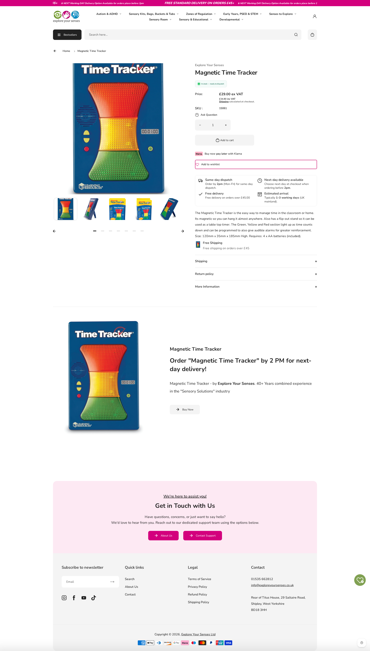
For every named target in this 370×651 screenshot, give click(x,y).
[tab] (95, 231)
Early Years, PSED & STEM (240, 14)
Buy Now (187, 409)
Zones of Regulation (199, 14)
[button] (65, 209)
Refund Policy (197, 594)
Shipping (224, 101)
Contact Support (206, 535)
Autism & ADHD (107, 14)
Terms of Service (199, 579)
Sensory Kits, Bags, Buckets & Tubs (152, 14)
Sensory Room (158, 19)
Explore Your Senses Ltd (198, 634)
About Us (166, 535)
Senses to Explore (281, 14)
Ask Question (209, 115)
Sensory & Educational (193, 19)
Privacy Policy (197, 587)
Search (130, 579)
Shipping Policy (198, 602)
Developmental (229, 19)
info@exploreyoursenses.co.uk (272, 585)
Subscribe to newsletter (82, 567)
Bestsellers (70, 35)
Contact (130, 594)
